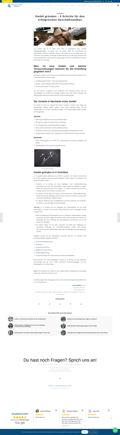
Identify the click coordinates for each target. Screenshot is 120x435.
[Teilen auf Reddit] (81, 304)
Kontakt (69, 386)
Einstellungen (93, 432)
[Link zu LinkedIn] (111, 1)
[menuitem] (42, 5)
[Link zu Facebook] (103, 1)
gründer (65, 292)
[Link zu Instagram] (108, 1)
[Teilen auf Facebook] (39, 304)
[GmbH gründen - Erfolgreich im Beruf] (60, 36)
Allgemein (60, 13)
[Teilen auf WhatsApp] (60, 304)
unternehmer (60, 294)
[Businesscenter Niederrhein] (15, 5)
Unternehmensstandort (43, 247)
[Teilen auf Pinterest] (70, 304)
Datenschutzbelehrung (61, 386)
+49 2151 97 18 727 (97, 1)
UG (84, 292)
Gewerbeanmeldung (41, 292)
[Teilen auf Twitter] (49, 304)
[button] (111, 418)
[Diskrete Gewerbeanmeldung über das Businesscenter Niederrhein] (1, 217)
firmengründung (79, 290)
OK (84, 432)
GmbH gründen (57, 292)
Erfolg (82, 287)
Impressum (51, 386)
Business (76, 287)
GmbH (50, 292)
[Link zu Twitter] (106, 1)
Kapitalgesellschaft (76, 292)
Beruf (84, 285)
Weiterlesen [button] (65, 425)
